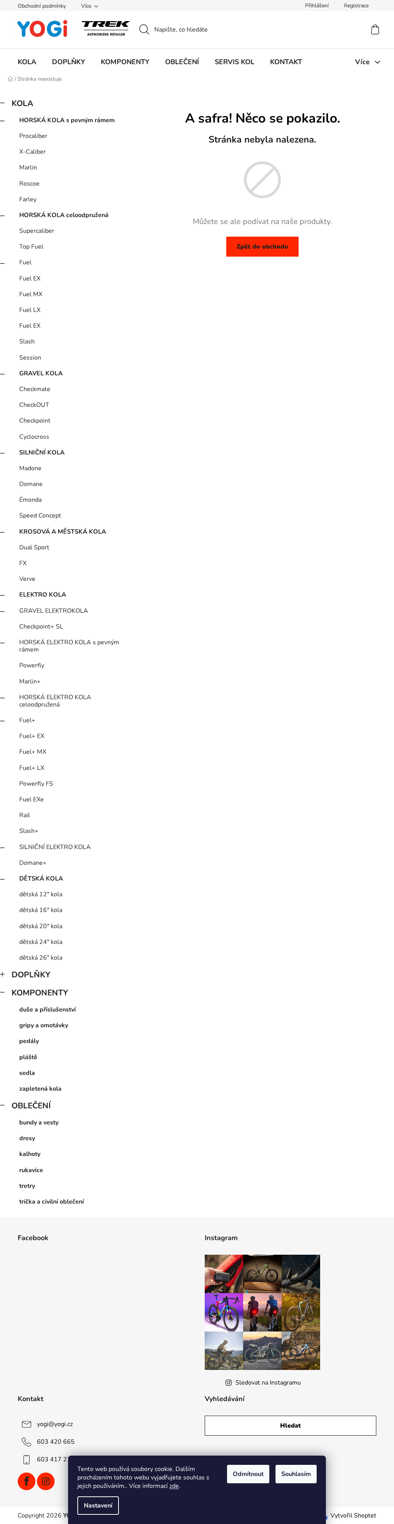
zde (174, 1486)
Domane (31, 484)
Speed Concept (40, 515)
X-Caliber (32, 152)
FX (23, 563)
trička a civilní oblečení (51, 1201)
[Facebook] (26, 1481)
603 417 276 (56, 1459)
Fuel (25, 262)
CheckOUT (34, 405)
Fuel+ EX (31, 736)
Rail (24, 815)
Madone (30, 468)
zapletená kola (40, 1089)
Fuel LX (29, 310)
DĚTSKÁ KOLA (41, 878)
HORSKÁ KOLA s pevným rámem (67, 120)
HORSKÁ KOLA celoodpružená (64, 215)
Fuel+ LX (31, 768)
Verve (27, 579)
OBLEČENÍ (31, 1105)
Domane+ (33, 863)
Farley (28, 199)
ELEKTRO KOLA (42, 594)
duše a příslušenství (47, 1009)
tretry (27, 1186)
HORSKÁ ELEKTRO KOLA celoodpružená (55, 701)
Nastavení (98, 1505)
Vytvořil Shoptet (353, 1515)
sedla (27, 1073)
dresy (27, 1138)
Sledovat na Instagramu (268, 1382)
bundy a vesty (38, 1122)
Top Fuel (31, 246)
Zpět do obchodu (262, 246)
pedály (29, 1041)
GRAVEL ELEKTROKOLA (53, 611)
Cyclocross (34, 437)
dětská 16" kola (40, 910)
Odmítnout (248, 1474)
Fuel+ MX (32, 752)
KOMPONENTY (40, 992)
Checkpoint (34, 420)
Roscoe (29, 183)
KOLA (22, 103)
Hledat (290, 1425)
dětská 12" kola (40, 894)
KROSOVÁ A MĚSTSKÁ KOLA (62, 531)
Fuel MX (30, 294)
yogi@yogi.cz (55, 1424)
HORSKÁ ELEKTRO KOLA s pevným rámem (69, 646)
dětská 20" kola (40, 926)
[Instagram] (46, 1481)
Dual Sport (34, 547)
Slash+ (28, 831)
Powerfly (31, 665)
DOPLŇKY (31, 974)
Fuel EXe (31, 799)
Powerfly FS (36, 783)
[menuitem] (27, 62)
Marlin (28, 167)
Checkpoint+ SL (41, 626)
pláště (28, 1057)
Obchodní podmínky (42, 6)
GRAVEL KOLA (41, 373)
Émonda (30, 500)
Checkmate (34, 389)
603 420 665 (56, 1442)
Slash (27, 341)
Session (30, 357)
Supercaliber (36, 231)
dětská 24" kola (40, 942)
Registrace (356, 5)
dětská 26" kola (40, 958)
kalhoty (29, 1154)
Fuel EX (29, 278)
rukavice (31, 1170)
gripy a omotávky (43, 1025)
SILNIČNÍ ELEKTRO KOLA (55, 847)
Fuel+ (27, 720)
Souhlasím (296, 1474)
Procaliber (33, 136)
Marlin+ (30, 681)
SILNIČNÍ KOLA (42, 452)
